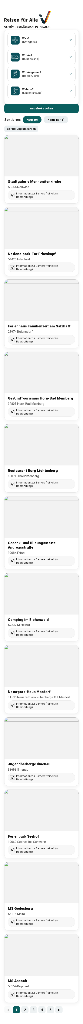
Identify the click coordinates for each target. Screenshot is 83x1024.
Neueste (32, 119)
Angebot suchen (41, 108)
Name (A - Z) (55, 119)
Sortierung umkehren (21, 128)
